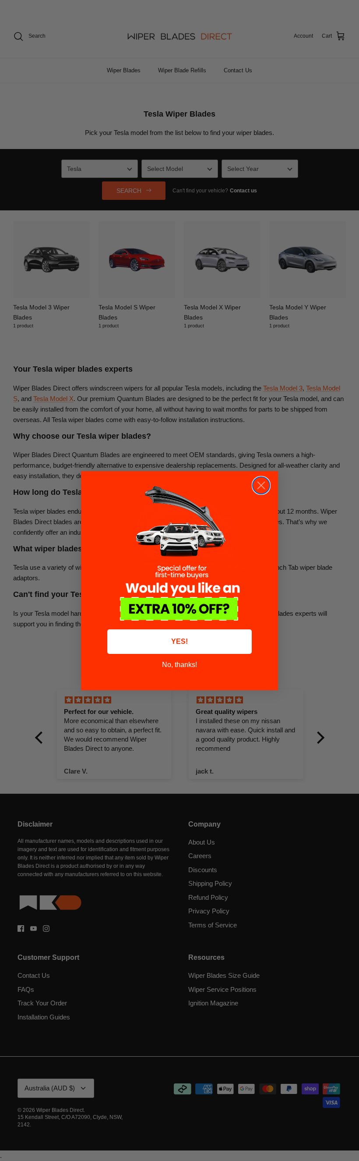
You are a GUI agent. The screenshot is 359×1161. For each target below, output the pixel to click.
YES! (179, 641)
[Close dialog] (261, 485)
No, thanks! (179, 664)
